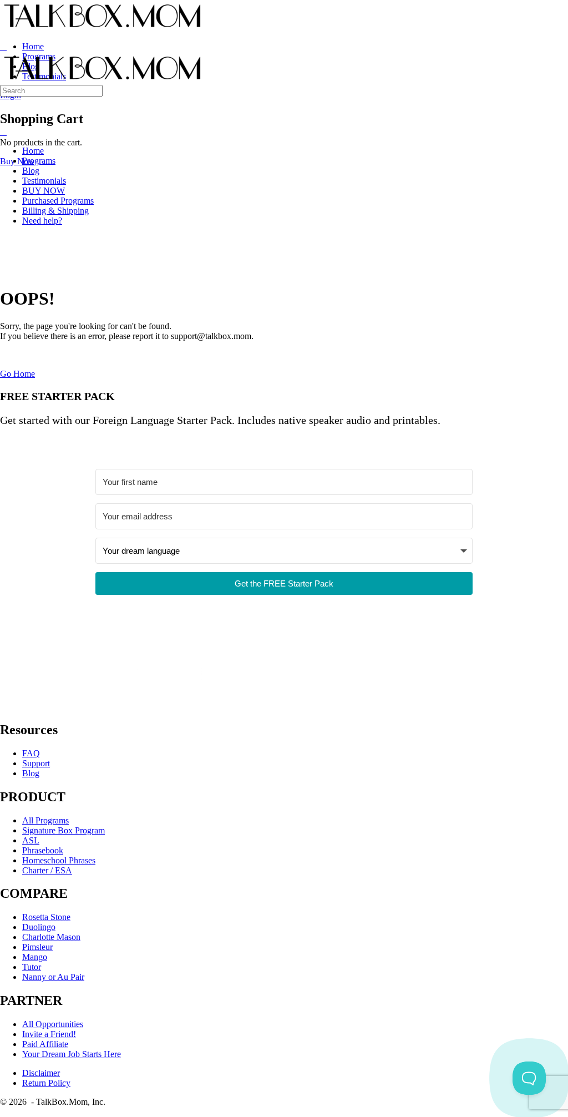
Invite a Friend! (49, 1034)
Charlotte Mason (51, 937)
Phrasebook (42, 850)
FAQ (31, 753)
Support (36, 763)
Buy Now (17, 161)
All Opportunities (52, 1024)
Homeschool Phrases (58, 860)
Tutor (31, 967)
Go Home (17, 373)
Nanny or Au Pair (53, 977)
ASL (30, 840)
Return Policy (46, 1083)
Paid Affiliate (45, 1044)
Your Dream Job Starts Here (71, 1054)
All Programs (45, 820)
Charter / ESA (47, 870)
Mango (34, 957)
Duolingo (38, 927)
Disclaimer (41, 1073)
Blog (30, 773)
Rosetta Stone (46, 917)
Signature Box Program (63, 830)
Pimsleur (37, 947)
